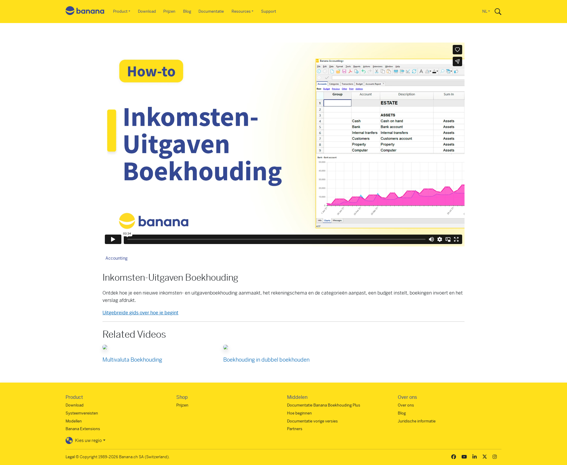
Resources (241, 11)
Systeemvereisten (82, 413)
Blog (187, 11)
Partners (294, 428)
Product (120, 11)
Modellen (74, 421)
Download (147, 11)
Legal (70, 456)
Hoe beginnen (299, 413)
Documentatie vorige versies (312, 421)
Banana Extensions (83, 428)
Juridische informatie (417, 421)
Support (268, 11)
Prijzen (169, 11)
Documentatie (211, 11)
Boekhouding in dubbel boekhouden (266, 359)
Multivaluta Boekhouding (132, 359)
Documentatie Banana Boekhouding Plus (323, 405)
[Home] (85, 11)
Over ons (406, 405)
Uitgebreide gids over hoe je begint (140, 313)
